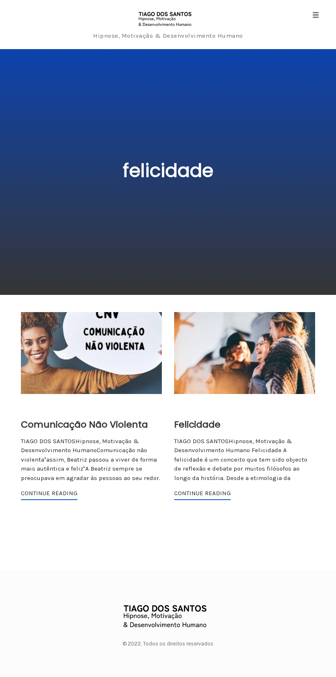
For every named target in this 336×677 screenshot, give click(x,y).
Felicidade (197, 424)
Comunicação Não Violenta (84, 424)
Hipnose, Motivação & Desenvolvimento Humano (168, 35)
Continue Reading (49, 493)
